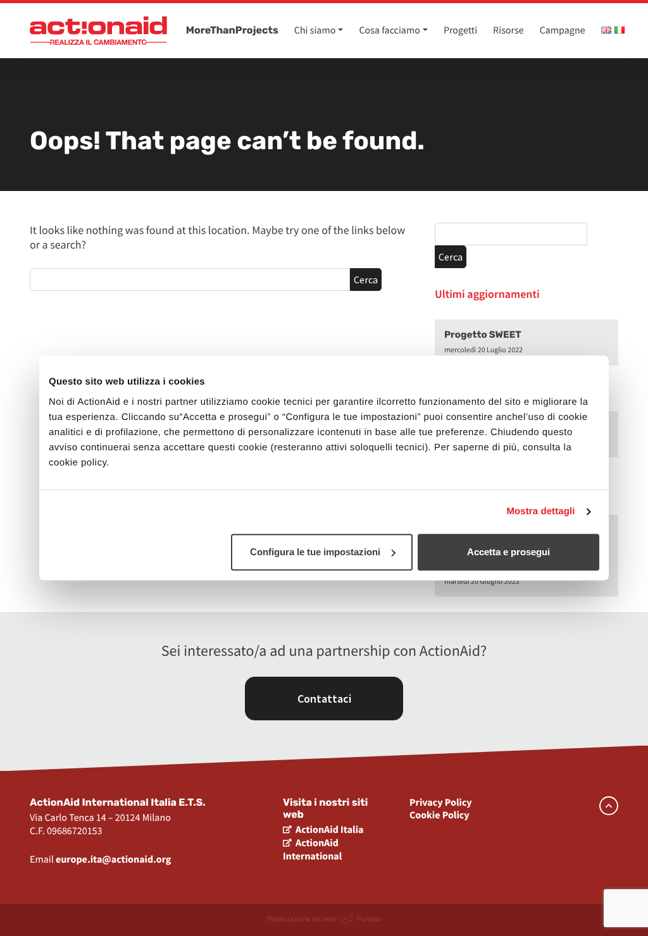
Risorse (508, 30)
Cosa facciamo (389, 30)
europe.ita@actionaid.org (113, 859)
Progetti (460, 30)
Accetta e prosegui (508, 551)
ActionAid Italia (330, 829)
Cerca (366, 279)
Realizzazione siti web (301, 919)
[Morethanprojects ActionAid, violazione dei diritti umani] (98, 31)
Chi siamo (315, 30)
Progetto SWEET (482, 334)
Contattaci (324, 698)
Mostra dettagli (540, 511)
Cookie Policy (439, 815)
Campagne (562, 30)
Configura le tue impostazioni (315, 551)
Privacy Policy (440, 802)
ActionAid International (312, 850)
